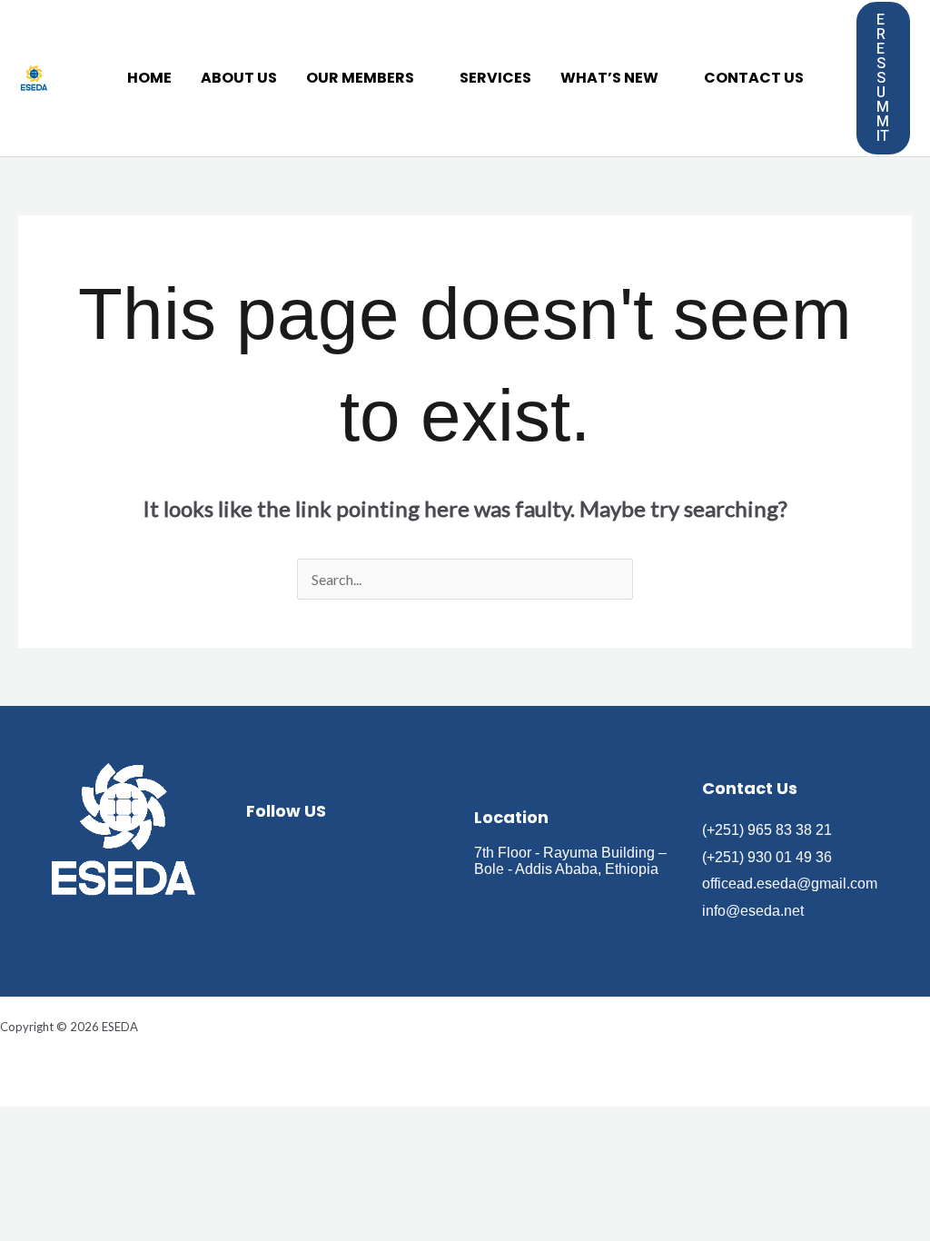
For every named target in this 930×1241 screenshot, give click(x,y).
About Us (239, 77)
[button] (884, 78)
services (495, 77)
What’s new (609, 77)
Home (149, 77)
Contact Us (754, 77)
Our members (360, 77)
